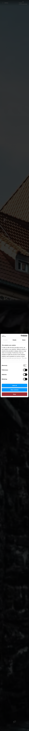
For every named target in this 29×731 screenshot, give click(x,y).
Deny (14, 394)
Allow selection (15, 389)
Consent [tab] (5, 340)
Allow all (14, 385)
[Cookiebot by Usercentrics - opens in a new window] (20, 336)
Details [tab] (14, 340)
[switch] (25, 370)
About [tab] (23, 340)
